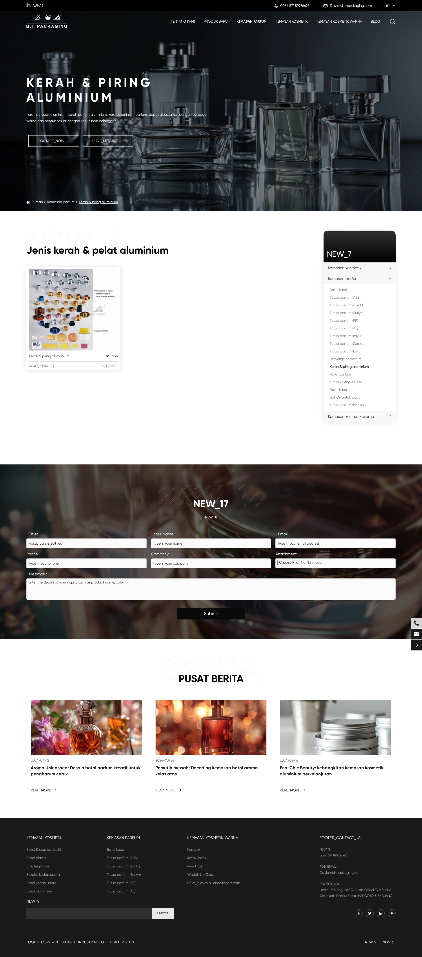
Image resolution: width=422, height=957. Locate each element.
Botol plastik (36, 858)
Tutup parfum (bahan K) (348, 405)
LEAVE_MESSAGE (108, 141)
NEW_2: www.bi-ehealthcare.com (213, 883)
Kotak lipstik (196, 858)
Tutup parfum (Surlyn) (347, 313)
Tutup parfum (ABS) (345, 297)
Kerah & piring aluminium (98, 202)
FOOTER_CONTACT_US (340, 837)
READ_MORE (73, 366)
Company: (160, 554)
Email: (282, 534)
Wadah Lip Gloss (200, 874)
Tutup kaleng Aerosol (346, 382)
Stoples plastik (37, 866)
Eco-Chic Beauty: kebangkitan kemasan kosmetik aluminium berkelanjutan (332, 770)
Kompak (193, 849)
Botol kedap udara (41, 883)
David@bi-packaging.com (341, 872)
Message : (36, 574)
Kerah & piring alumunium (73, 356)
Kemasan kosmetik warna (339, 21)
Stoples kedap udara (43, 874)
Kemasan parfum (251, 21)
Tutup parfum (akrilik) (346, 305)
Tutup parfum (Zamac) (347, 343)
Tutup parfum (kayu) (346, 336)
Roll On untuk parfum (347, 397)
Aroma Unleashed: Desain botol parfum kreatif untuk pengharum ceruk (86, 770)
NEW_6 (388, 942)
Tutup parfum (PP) (344, 320)
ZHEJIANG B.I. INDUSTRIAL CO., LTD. (84, 942)
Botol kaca (338, 290)
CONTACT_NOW (54, 141)
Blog (375, 21)
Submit (211, 613)
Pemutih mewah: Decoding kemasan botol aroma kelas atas (206, 770)
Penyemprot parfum (346, 359)
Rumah (37, 202)
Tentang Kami (183, 21)
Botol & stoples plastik (44, 849)
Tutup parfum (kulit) (345, 351)
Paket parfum (340, 374)
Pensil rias (194, 866)
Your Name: (162, 534)
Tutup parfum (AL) (344, 328)
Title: (32, 534)
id (388, 6)
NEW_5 (370, 942)
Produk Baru (216, 21)
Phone (32, 554)
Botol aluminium (39, 891)
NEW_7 (339, 254)
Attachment (286, 554)
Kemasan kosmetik (291, 21)
